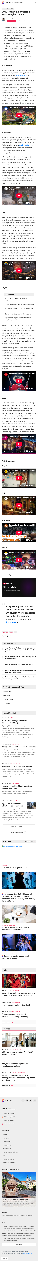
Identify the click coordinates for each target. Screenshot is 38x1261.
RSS (4, 1155)
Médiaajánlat (7, 1145)
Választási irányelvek (9, 1162)
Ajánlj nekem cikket (17, 832)
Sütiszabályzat (27, 1253)
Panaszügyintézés (8, 1159)
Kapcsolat (6, 1138)
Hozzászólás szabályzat (10, 1152)
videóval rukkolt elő (25, 145)
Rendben (4, 1258)
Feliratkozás (19, 1244)
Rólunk (5, 1134)
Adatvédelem (7, 1148)
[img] (6, 2)
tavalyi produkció (21, 75)
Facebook (11, 622)
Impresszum (6, 1141)
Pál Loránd (9, 19)
